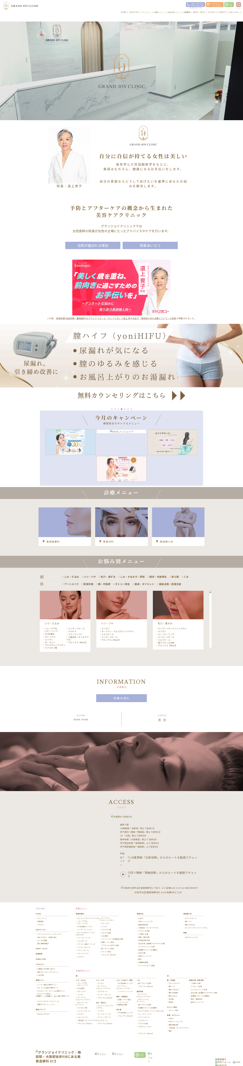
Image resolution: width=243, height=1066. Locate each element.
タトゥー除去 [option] (122, 584)
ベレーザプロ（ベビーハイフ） (51, 629)
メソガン (49, 639)
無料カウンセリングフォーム (47, 972)
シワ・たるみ (81, 980)
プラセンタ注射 (144, 931)
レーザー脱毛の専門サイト (47, 985)
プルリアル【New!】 (77, 642)
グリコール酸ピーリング (86, 944)
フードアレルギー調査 (146, 966)
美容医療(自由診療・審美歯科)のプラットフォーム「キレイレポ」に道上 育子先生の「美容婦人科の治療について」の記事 (116, 318)
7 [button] (131, 409)
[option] (121, 364)
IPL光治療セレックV (84, 926)
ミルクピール (108, 634)
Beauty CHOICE (43, 1014)
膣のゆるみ (173, 996)
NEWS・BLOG (41, 948)
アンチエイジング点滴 (146, 947)
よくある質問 (42, 940)
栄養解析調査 (143, 962)
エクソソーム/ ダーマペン (82, 1003)
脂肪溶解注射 (143, 925)
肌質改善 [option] (88, 584)
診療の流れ (121, 698)
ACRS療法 (49, 634)
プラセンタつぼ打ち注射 (110, 945)
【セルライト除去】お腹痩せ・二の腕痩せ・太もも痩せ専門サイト (53, 995)
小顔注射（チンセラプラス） (77, 638)
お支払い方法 (41, 959)
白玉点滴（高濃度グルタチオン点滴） (152, 943)
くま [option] (186, 576)
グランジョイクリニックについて (49, 934)
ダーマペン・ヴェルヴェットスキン (54, 643)
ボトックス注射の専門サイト (47, 988)
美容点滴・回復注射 (196, 980)
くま (138, 980)
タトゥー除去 (106, 952)
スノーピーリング (166, 634)
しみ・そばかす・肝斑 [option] (132, 576)
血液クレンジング (144, 956)
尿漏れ (171, 1002)
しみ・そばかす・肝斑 (124, 980)
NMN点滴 (141, 953)
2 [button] (115, 409)
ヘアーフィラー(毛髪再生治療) (112, 939)
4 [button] (121, 409)
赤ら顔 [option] (175, 576)
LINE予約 (40, 975)
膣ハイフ (188, 921)
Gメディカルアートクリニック (48, 1001)
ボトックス (50, 636)
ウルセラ (72, 631)
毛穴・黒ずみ (101, 1002)
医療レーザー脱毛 (107, 942)
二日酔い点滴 (143, 934)
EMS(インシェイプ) (145, 921)
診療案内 (40, 921)
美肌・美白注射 (144, 937)
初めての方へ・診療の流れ (47, 937)
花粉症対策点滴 (144, 940)
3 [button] (118, 409)
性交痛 (171, 999)
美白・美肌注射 (196, 999)
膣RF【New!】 (190, 925)
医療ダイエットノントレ (46, 1004)
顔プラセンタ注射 (166, 642)
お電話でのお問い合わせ (46, 969)
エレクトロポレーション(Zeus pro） (85, 933)
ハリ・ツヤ (100, 980)
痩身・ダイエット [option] (144, 584)
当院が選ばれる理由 (92, 245)
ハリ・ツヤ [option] (90, 576)
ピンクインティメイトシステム (172, 628)
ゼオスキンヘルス (191, 937)
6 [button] (128, 409)
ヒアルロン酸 (51, 647)
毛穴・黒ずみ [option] (108, 576)
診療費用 (39, 954)
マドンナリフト (75, 634)
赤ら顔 (118, 1009)
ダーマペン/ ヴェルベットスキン (107, 919)
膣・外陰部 (171, 980)
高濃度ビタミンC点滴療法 (147, 950)
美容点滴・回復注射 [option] (170, 584)
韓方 (140, 959)
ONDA (140, 918)
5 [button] (125, 409)
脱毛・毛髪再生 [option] (158, 576)
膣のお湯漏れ (173, 993)
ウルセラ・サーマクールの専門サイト (51, 991)
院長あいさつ (150, 245)
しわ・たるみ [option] (71, 576)
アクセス (40, 925)
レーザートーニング (84, 930)
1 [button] (112, 409)
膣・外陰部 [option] (104, 584)
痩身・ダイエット (173, 1015)
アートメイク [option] (71, 584)
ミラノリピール (83, 950)
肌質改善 (140, 991)
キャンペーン (42, 918)
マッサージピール (76, 628)
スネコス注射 (106, 933)
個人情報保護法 (43, 943)
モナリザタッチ (190, 918)
